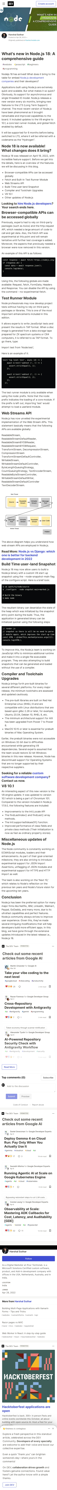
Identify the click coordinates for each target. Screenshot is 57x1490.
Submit (11, 1096)
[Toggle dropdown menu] (53, 946)
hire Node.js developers (35, 203)
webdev (7, 64)
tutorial (17, 1225)
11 (22, 1231)
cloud (28, 1150)
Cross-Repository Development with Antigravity (28, 1005)
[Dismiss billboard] (53, 1428)
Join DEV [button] (9, 1485)
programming (10, 68)
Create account (46, 3)
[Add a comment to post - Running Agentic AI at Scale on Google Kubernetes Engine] (19, 1187)
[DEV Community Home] (10, 3)
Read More (9, 1067)
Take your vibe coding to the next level (27, 975)
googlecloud (11, 981)
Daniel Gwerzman (18, 1131)
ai (6, 1011)
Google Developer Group (38, 996)
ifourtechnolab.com (32, 40)
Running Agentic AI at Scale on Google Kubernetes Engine (28, 1175)
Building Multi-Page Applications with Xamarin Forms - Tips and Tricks (25, 1311)
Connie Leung (16, 1202)
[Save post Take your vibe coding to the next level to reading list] (49, 987)
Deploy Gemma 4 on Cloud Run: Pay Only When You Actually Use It (25, 1142)
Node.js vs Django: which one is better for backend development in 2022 (28, 555)
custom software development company (25, 775)
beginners (32, 64)
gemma (8, 1150)
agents (8, 1181)
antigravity (15, 1011)
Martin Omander (17, 966)
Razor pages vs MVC (18, 1324)
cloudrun (18, 1150)
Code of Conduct (20, 1105)
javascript (19, 64)
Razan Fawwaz (17, 996)
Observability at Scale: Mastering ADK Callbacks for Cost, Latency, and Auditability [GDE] (28, 1215)
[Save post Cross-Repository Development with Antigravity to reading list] (49, 1017)
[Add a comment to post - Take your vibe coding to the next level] (20, 986)
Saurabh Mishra (17, 1166)
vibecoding (24, 981)
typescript (33, 1225)
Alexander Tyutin (18, 1032)
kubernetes (31, 1181)
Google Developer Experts (40, 1131)
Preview (25, 1096)
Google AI (32, 966)
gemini (25, 1011)
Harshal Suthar (16, 34)
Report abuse (38, 1105)
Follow (28, 1258)
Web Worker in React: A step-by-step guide (24, 1335)
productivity (37, 981)
